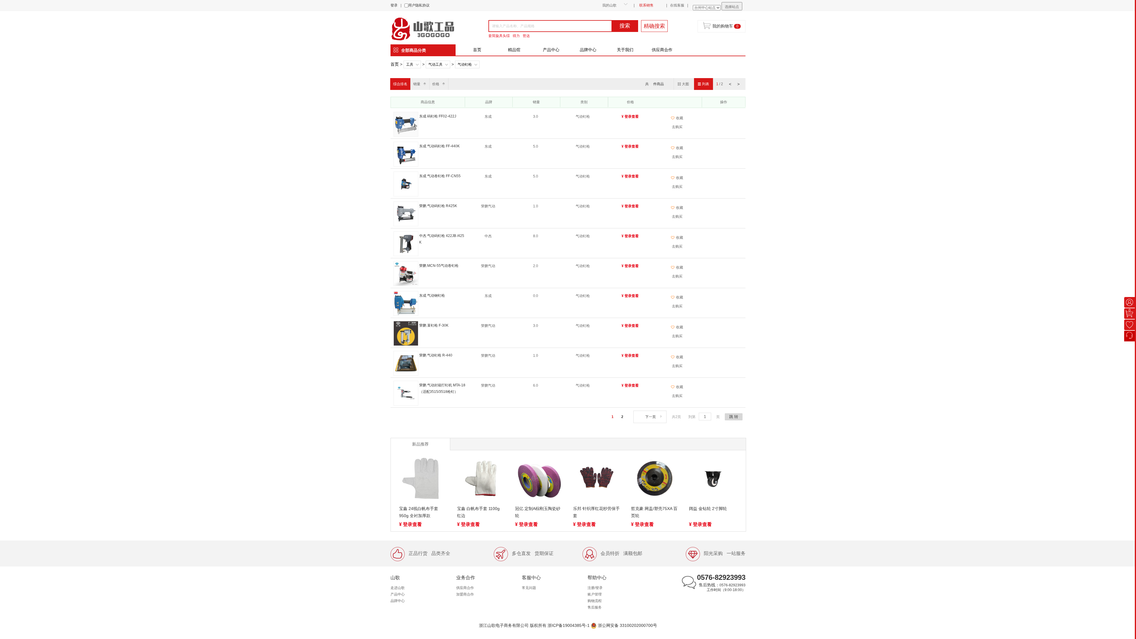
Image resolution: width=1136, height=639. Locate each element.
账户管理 (595, 594)
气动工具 (435, 64)
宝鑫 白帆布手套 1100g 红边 (478, 512)
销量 (416, 84)
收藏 (679, 118)
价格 (435, 84)
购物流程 (595, 601)
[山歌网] (429, 28)
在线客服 (677, 5)
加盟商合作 (465, 594)
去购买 (677, 127)
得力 (516, 36)
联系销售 (646, 5)
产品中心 (551, 49)
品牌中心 (588, 49)
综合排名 (400, 84)
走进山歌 (397, 588)
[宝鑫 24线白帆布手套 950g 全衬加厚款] (422, 479)
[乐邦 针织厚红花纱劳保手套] (596, 479)
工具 (409, 64)
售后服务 (595, 607)
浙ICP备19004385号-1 (569, 625)
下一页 (650, 417)
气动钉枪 (465, 64)
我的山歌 (609, 5)
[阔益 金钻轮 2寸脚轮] (712, 479)
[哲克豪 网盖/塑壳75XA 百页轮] (654, 479)
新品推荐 (420, 444)
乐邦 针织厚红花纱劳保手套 (596, 512)
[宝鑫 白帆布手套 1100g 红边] (480, 479)
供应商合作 (662, 49)
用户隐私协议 (419, 5)
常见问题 (529, 588)
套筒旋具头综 (499, 36)
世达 (526, 36)
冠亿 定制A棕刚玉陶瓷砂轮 (537, 512)
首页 (477, 49)
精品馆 (514, 49)
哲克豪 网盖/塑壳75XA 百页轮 (654, 512)
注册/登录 (595, 588)
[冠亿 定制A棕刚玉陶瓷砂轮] (538, 479)
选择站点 (732, 7)
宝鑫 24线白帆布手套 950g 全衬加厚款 (418, 512)
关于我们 (625, 49)
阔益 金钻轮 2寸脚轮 (708, 508)
